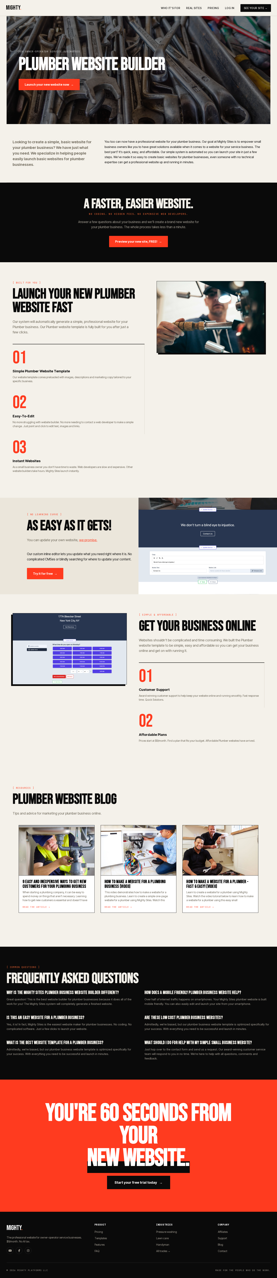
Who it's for (170, 8)
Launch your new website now (49, 84)
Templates (101, 1238)
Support (222, 1238)
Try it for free (45, 573)
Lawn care (162, 1238)
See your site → (256, 8)
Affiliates (223, 1231)
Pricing (213, 8)
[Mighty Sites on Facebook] (19, 1250)
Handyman (162, 1244)
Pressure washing (166, 1231)
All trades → (163, 1251)
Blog (220, 1244)
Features (100, 1244)
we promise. (88, 540)
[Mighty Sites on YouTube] (10, 1250)
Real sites (194, 8)
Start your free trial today (139, 1182)
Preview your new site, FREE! (138, 241)
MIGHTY (13, 7)
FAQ (97, 1251)
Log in (229, 8)
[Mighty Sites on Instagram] (28, 1250)
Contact (222, 1251)
